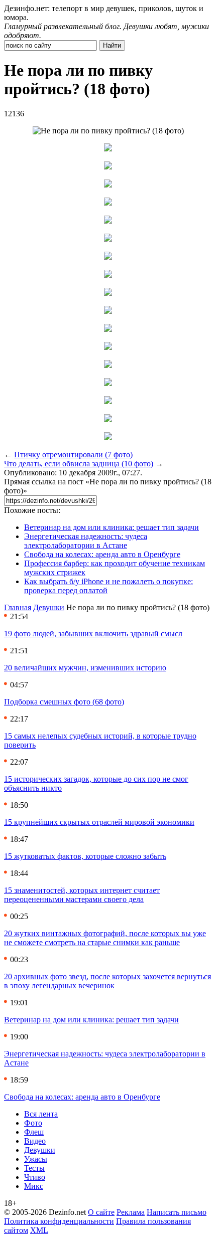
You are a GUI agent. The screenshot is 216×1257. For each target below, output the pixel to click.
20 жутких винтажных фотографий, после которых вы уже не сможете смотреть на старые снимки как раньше (105, 938)
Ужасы (35, 1159)
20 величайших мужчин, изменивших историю (85, 667)
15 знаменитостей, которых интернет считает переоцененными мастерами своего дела (82, 895)
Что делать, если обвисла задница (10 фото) (78, 463)
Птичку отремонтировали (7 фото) (73, 454)
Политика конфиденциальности (59, 1221)
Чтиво (34, 1177)
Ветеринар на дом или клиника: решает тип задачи (111, 527)
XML (39, 1230)
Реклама (131, 1212)
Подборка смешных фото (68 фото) (64, 701)
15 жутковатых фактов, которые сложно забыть (85, 856)
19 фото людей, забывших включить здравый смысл (93, 633)
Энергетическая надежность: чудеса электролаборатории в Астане (85, 541)
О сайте (101, 1212)
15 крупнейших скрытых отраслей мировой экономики (99, 822)
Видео (35, 1141)
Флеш (34, 1132)
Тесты (34, 1168)
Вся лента (41, 1114)
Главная (17, 607)
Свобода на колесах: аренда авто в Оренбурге (102, 554)
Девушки (48, 607)
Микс (33, 1186)
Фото (33, 1123)
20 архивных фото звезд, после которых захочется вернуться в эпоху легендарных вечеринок (107, 981)
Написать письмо (176, 1212)
